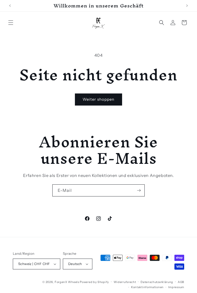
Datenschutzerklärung (157, 282)
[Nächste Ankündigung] (187, 5)
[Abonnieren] (138, 190)
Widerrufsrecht (125, 282)
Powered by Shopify (94, 282)
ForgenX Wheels (67, 282)
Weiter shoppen (98, 99)
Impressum (176, 287)
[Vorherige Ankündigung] (10, 5)
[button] (10, 22)
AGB (181, 282)
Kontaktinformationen (147, 287)
